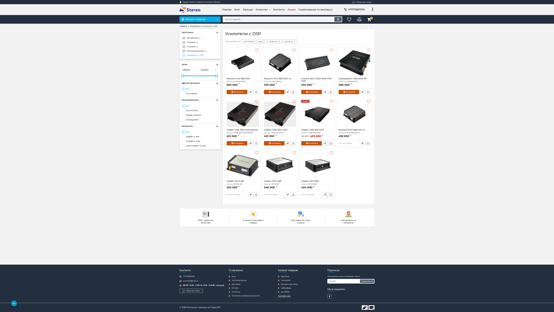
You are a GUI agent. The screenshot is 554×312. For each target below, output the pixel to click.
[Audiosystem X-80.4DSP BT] (355, 63)
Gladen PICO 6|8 (272, 182)
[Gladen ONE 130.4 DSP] (280, 114)
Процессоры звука (289, 284)
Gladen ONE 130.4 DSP (275, 131)
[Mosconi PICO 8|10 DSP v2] (280, 63)
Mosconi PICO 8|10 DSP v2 (277, 79)
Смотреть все (284, 296)
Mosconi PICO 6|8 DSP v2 (352, 131)
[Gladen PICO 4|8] (243, 165)
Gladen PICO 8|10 (310, 182)
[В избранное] (257, 50)
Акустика (285, 276)
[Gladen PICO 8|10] (317, 165)
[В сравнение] (256, 92)
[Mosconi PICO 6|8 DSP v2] (355, 114)
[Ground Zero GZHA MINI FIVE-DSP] (317, 63)
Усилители (286, 280)
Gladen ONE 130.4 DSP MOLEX (242, 131)
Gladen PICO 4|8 (235, 182)
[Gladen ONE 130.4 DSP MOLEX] (243, 114)
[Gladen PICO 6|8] (280, 165)
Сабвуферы (286, 288)
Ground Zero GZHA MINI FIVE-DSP (316, 81)
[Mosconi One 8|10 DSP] (243, 63)
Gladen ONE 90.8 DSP (312, 131)
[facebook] (329, 296)
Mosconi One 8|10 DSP (238, 79)
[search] (338, 19)
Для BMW (285, 292)
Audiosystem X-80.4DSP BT (353, 79)
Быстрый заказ (250, 92)
